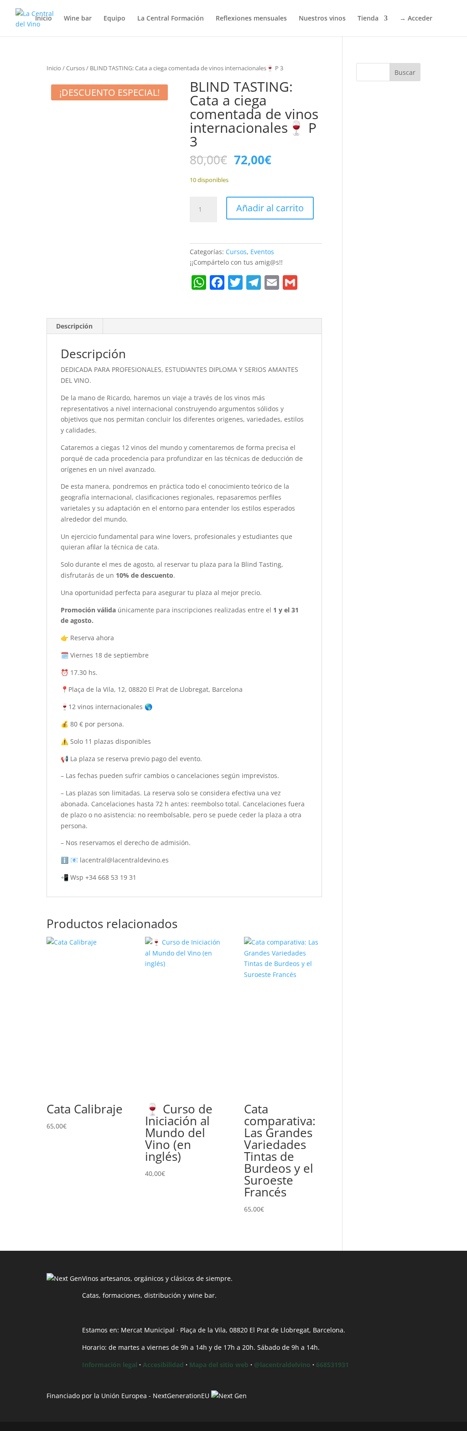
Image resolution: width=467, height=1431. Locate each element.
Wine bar (78, 18)
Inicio (43, 18)
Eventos (262, 251)
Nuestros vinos (322, 18)
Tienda (368, 18)
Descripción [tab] (74, 326)
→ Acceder (416, 18)
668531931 (332, 1364)
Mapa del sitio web (219, 1364)
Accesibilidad (163, 1364)
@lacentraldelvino (282, 1364)
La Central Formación (170, 18)
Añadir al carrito (270, 208)
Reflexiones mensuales (251, 18)
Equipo (114, 18)
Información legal (109, 1364)
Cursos (75, 68)
